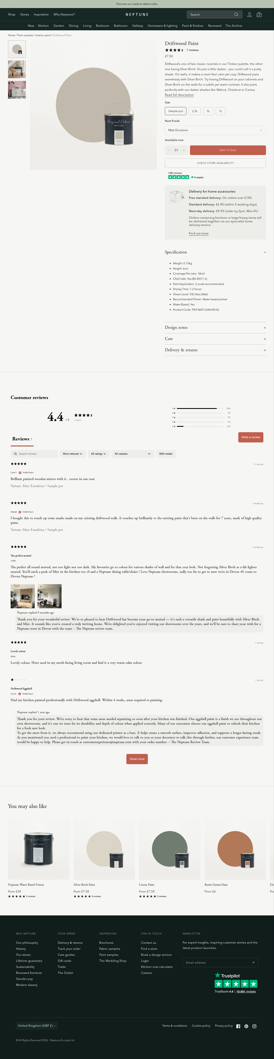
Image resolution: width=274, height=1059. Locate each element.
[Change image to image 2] (17, 69)
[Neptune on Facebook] (238, 1027)
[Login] (249, 14)
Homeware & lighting (162, 26)
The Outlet (65, 973)
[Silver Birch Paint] (104, 849)
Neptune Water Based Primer (26, 885)
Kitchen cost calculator (157, 967)
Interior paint (43, 35)
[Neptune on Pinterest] (246, 1027)
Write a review (251, 437)
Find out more (199, 233)
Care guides (66, 955)
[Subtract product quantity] (184, 150)
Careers (146, 973)
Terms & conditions (174, 1025)
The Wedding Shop (113, 961)
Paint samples (25, 35)
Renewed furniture (29, 973)
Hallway (137, 26)
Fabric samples (109, 949)
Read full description (179, 95)
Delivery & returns (181, 350)
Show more (137, 759)
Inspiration (41, 14)
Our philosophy (27, 943)
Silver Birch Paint (84, 885)
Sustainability (25, 967)
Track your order (69, 949)
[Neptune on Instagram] (254, 1027)
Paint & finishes (192, 26)
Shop (11, 14)
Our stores (23, 955)
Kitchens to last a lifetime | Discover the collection (137, 3)
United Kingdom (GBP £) (35, 1025)
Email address (195, 957)
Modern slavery (26, 985)
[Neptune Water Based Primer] (39, 849)
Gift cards (64, 961)
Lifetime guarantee (29, 961)
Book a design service (156, 955)
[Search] (236, 14)
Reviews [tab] (22, 439)
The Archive (233, 26)
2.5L (195, 111)
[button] (201, 408)
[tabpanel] (137, 609)
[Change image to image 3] (17, 90)
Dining (73, 26)
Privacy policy (224, 1025)
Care (169, 339)
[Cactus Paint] (170, 849)
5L (208, 111)
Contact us (148, 943)
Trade (62, 967)
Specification (176, 252)
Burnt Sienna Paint (216, 885)
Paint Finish (172, 121)
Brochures (106, 943)
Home (11, 35)
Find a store (149, 949)
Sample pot (175, 111)
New (31, 26)
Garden (59, 26)
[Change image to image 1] (17, 49)
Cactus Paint (146, 885)
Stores (24, 14)
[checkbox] (166, 454)
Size (167, 102)
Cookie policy (201, 1025)
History (21, 949)
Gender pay (24, 979)
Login (145, 961)
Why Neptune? (64, 14)
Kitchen (43, 26)
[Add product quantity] (169, 150)
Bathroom (121, 26)
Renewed (214, 26)
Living (87, 26)
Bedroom (102, 26)
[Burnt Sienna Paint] (235, 849)
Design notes (176, 327)
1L (220, 111)
